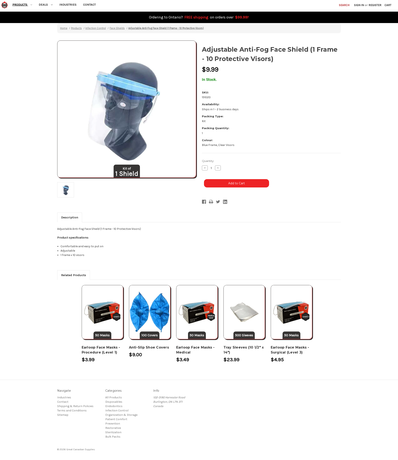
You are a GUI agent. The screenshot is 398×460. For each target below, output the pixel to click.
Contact (89, 4)
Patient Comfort (116, 419)
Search (344, 5)
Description (69, 217)
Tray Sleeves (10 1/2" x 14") (243, 349)
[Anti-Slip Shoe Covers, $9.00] (150, 312)
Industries (67, 4)
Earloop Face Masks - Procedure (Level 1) (101, 349)
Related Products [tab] (73, 275)
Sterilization (113, 432)
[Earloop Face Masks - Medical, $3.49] (197, 312)
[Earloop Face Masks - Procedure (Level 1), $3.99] (102, 312)
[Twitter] (218, 202)
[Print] (211, 202)
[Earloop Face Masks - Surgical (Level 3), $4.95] (291, 312)
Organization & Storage (121, 415)
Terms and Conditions (72, 410)
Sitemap (62, 415)
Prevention (112, 423)
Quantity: (208, 161)
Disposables (113, 402)
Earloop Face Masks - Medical (195, 349)
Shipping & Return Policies (75, 406)
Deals (44, 4)
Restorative (113, 428)
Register (375, 5)
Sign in (359, 5)
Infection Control (117, 410)
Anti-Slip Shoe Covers (149, 347)
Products (20, 4)
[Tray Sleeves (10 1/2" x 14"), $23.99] (244, 312)
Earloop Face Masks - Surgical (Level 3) (290, 349)
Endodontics (114, 406)
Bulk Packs (112, 436)
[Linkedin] (225, 202)
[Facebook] (204, 202)
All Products (113, 397)
